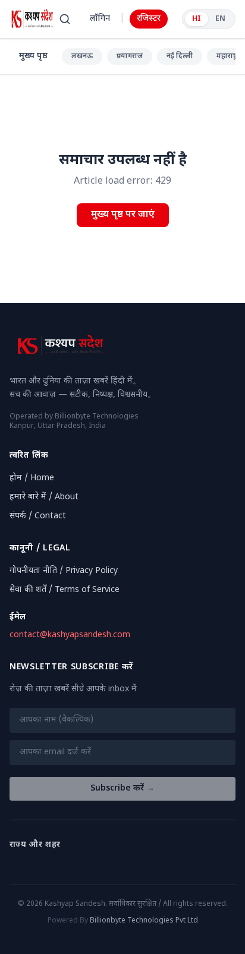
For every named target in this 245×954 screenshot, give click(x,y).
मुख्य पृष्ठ (33, 56)
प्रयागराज (130, 56)
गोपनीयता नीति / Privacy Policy (64, 571)
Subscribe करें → (122, 788)
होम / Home (32, 478)
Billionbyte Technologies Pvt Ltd (144, 920)
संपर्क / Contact (38, 516)
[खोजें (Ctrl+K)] (65, 19)
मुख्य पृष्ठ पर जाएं (123, 215)
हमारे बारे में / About (44, 497)
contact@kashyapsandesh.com (70, 635)
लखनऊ (82, 56)
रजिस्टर (149, 18)
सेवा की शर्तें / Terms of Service (65, 590)
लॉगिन (100, 18)
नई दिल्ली (180, 56)
